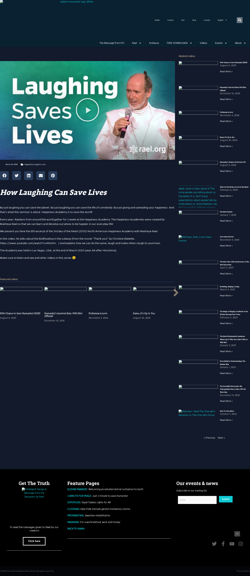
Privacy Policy (243, 571)
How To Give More (227, 411)
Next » (221, 437)
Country (207, 20)
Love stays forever (227, 237)
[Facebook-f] (223, 543)
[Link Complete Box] (21, 306)
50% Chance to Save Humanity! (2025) (233, 62)
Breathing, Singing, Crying (229, 287)
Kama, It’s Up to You (227, 137)
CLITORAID (73, 509)
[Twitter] (214, 543)
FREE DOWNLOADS (177, 43)
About (238, 43)
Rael (134, 43)
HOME (157, 20)
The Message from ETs (111, 43)
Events (219, 43)
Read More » (226, 71)
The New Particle (226, 212)
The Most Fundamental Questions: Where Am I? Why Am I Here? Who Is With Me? (234, 339)
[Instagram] (240, 543)
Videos (203, 43)
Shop (194, 20)
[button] (240, 20)
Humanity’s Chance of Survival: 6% (233, 162)
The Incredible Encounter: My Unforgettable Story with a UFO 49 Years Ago (233, 389)
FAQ (182, 20)
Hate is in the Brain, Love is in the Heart (234, 187)
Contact (170, 20)
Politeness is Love (226, 112)
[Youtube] (231, 543)
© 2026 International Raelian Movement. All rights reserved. (27, 571)
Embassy (154, 43)
